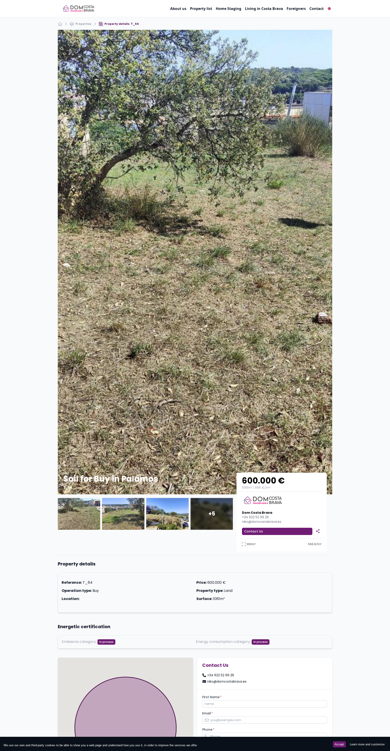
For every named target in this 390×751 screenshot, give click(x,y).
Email (206, 713)
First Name (211, 697)
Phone (207, 729)
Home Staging (228, 8)
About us (178, 8)
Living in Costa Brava (264, 8)
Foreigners (296, 8)
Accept (339, 744)
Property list (201, 8)
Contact (316, 8)
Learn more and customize (367, 744)
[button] (329, 9)
